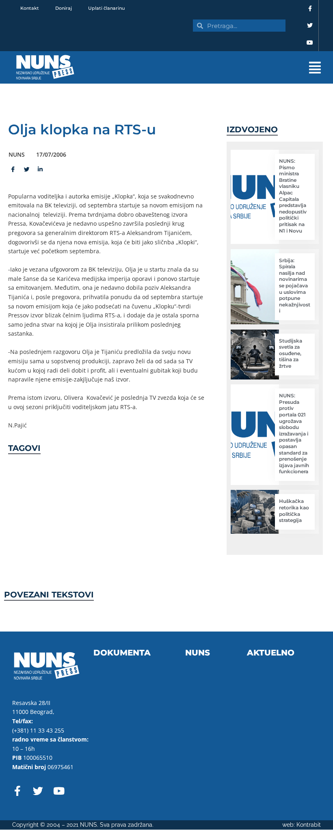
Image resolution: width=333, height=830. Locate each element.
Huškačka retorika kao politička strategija (294, 510)
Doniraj (63, 8)
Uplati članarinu (106, 8)
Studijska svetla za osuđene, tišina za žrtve (290, 353)
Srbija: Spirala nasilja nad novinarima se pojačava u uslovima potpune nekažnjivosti (294, 285)
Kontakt (29, 8)
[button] (211, 67)
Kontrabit (308, 824)
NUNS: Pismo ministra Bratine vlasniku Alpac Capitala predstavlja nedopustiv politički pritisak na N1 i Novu (293, 196)
